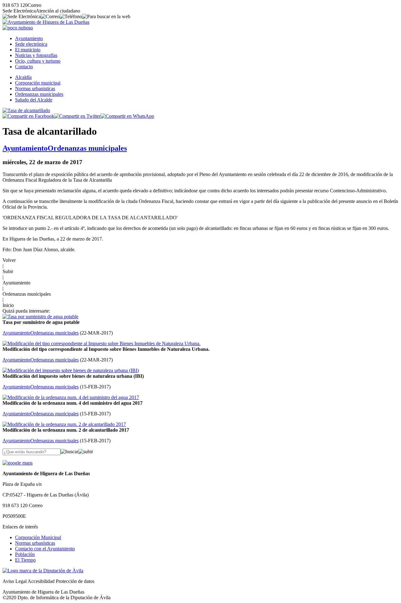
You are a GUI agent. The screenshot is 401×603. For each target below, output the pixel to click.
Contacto (24, 66)
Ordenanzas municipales (39, 94)
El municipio (27, 49)
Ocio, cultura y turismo (37, 61)
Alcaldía (23, 77)
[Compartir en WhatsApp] (127, 116)
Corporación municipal (37, 83)
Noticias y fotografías (36, 55)
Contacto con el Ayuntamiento (45, 548)
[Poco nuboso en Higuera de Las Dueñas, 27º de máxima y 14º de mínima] (18, 27)
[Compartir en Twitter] (77, 116)
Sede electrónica (31, 44)
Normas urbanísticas (35, 543)
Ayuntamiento (29, 38)
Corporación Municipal (38, 537)
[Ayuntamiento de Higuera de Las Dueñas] (46, 22)
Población (25, 554)
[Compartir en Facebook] (28, 116)
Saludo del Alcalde (33, 99)
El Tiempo (25, 560)
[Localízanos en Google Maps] (18, 462)
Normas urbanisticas (35, 88)
